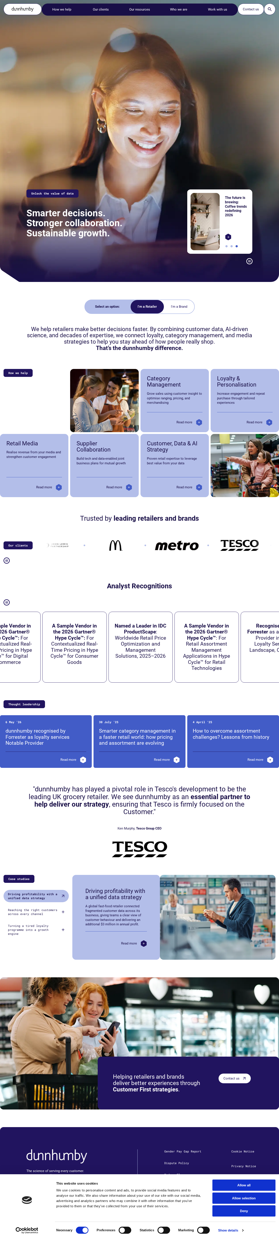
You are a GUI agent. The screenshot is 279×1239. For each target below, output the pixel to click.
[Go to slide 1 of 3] (226, 246)
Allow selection (244, 1198)
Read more (184, 422)
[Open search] (269, 9)
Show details (228, 1230)
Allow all (244, 1185)
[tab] (36, 896)
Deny (244, 1211)
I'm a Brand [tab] (179, 307)
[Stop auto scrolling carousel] (249, 261)
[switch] (125, 1230)
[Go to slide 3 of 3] (237, 246)
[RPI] (226, 237)
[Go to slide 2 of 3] (231, 246)
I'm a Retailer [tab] (147, 307)
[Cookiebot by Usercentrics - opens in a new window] (26, 1230)
